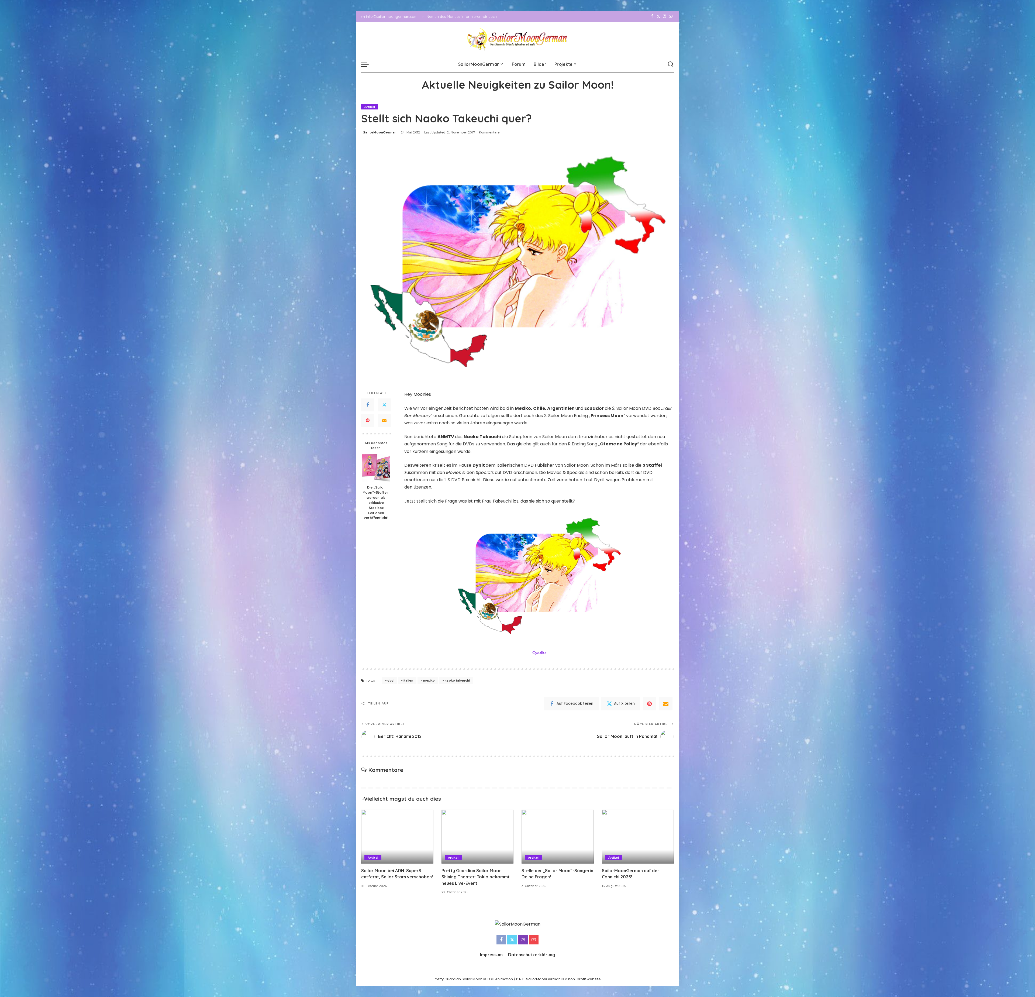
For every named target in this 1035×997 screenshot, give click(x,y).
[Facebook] (652, 16)
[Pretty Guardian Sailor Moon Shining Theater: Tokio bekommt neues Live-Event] (477, 837)
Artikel (369, 107)
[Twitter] (658, 16)
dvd (390, 680)
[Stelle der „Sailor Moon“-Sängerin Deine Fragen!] (558, 837)
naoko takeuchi (457, 680)
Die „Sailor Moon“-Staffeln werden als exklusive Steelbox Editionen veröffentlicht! (376, 502)
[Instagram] (664, 16)
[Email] (384, 420)
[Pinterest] (367, 420)
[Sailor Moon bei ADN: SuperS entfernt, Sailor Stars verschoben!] (397, 837)
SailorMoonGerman (380, 132)
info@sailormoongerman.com (392, 16)
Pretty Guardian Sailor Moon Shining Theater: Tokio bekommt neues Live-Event (475, 877)
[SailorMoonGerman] (517, 39)
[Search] (670, 64)
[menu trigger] (367, 64)
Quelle (539, 652)
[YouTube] (671, 16)
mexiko (429, 680)
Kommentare (489, 132)
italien (408, 680)
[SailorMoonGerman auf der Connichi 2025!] (638, 837)
